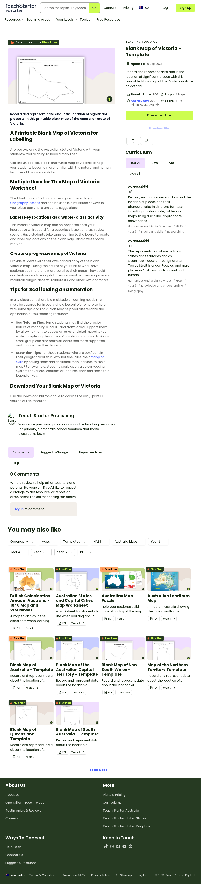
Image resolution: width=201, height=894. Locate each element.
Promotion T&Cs (74, 875)
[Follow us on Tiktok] (106, 846)
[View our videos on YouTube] (124, 846)
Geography (135, 291)
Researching (175, 232)
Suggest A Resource (20, 863)
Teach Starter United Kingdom (126, 826)
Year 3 (132, 232)
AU (147, 8)
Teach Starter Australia (121, 810)
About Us (12, 794)
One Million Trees (24, 802)
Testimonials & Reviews (23, 810)
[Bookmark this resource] (132, 141)
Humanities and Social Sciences (150, 226)
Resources (13, 19)
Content (110, 8)
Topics (85, 19)
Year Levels (65, 19)
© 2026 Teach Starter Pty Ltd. (175, 875)
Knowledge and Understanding (162, 286)
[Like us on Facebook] (118, 846)
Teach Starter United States (124, 818)
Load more (99, 770)
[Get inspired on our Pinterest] (130, 846)
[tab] (135, 163)
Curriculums (112, 802)
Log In (142, 875)
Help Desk (13, 847)
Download (157, 115)
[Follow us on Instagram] (112, 846)
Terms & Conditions (43, 875)
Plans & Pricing (114, 794)
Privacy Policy (100, 875)
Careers (11, 818)
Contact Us (14, 855)
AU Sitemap (124, 875)
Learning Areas (39, 19)
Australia (17, 875)
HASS (180, 226)
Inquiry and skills (152, 232)
